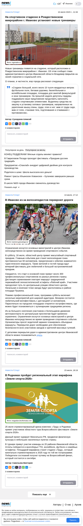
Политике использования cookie (37, 521)
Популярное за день (14, 150)
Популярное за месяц (35, 150)
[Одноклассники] (10, 123)
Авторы (57, 504)
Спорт (17, 12)
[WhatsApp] (23, 123)
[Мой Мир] (26, 123)
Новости (9, 12)
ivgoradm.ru (16, 62)
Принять (73, 520)
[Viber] (20, 123)
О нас (68, 504)
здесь (39, 335)
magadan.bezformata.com (22, 421)
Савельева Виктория (22, 463)
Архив (78, 504)
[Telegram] (13, 123)
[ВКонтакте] (6, 123)
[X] (16, 123)
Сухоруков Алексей (21, 119)
